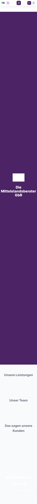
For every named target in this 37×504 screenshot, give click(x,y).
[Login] (33, 3)
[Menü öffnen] (19, 3)
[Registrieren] (29, 3)
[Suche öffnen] (8, 3)
